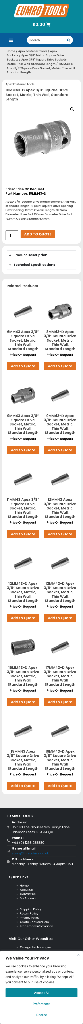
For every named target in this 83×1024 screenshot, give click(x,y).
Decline (41, 1015)
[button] (11, 40)
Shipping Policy (31, 909)
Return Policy (29, 913)
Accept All (41, 993)
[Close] (78, 954)
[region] (41, 987)
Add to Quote (38, 234)
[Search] (69, 40)
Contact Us (28, 894)
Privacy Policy (29, 918)
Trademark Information (36, 926)
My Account (28, 898)
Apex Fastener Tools (32, 51)
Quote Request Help (34, 922)
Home (11, 51)
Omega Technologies (36, 947)
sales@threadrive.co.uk (30, 853)
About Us (26, 890)
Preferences (41, 1004)
